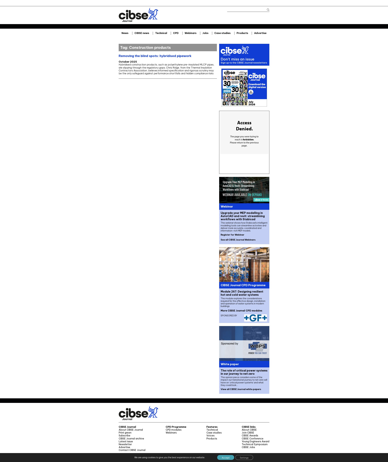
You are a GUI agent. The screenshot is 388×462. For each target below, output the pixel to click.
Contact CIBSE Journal (132, 450)
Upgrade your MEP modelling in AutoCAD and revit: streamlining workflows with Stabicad (243, 216)
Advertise (260, 33)
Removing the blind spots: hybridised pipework (155, 56)
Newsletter (125, 444)
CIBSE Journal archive (131, 438)
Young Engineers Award (255, 441)
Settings (244, 457)
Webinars (190, 33)
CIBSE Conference (252, 438)
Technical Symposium (255, 444)
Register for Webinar (232, 234)
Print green (125, 432)
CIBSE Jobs (248, 447)
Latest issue (126, 441)
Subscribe (124, 435)
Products (242, 33)
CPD (176, 33)
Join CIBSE (248, 432)
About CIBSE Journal (131, 429)
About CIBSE (249, 429)
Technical (161, 33)
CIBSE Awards (250, 435)
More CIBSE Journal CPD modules (241, 310)
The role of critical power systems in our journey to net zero (244, 372)
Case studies (222, 33)
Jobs (205, 33)
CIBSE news (141, 33)
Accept (226, 457)
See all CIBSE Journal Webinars (238, 239)
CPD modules (173, 429)
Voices (210, 435)
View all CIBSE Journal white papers (241, 389)
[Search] (266, 10)
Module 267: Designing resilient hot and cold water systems (242, 293)
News (125, 33)
